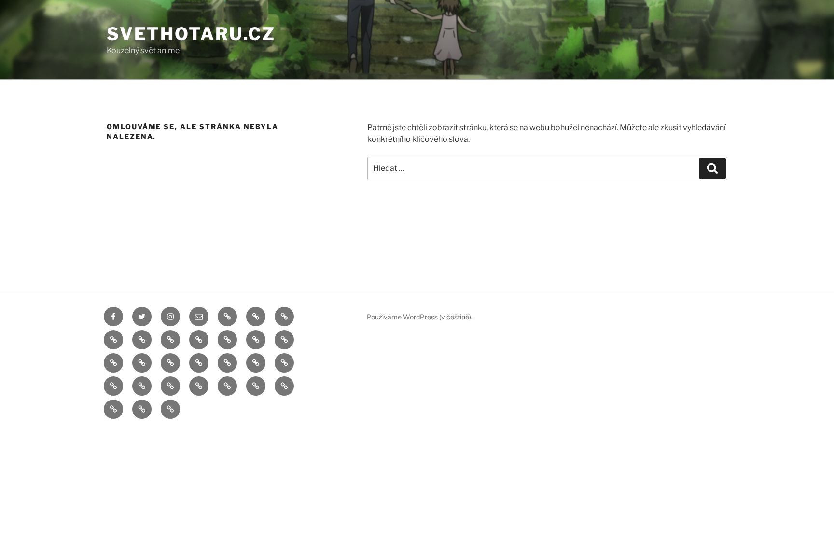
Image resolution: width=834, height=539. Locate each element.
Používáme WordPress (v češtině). (420, 317)
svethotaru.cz (191, 33)
